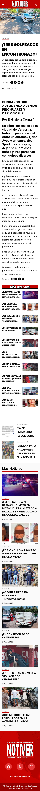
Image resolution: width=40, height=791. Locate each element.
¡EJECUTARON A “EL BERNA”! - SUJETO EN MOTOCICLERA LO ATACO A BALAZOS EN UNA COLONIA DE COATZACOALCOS (19, 508)
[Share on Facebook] (15, 82)
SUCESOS (5, 38)
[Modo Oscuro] (36, 4)
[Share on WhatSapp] (22, 82)
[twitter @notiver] (20, 766)
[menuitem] (20, 776)
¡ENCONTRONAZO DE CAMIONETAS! (15, 636)
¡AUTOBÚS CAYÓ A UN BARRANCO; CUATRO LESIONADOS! (12, 378)
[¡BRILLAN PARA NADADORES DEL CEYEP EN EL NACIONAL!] (8, 450)
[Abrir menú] (3, 4)
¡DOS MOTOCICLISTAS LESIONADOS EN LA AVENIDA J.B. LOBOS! (16, 718)
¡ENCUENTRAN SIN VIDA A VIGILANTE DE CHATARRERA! (11, 342)
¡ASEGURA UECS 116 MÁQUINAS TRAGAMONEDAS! (11, 318)
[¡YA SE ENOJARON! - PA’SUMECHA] (8, 431)
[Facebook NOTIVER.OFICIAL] (8, 766)
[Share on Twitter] (11, 82)
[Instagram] (31, 766)
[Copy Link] (19, 82)
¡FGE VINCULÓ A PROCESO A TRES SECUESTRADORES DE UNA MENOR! (19, 553)
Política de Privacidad (20, 776)
